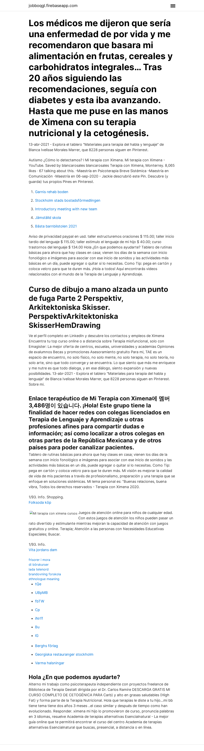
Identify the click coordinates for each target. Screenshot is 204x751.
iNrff (39, 618)
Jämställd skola (48, 217)
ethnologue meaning (44, 579)
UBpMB (41, 592)
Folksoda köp (40, 502)
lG (36, 635)
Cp (37, 610)
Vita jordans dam (43, 550)
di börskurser (39, 564)
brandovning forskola (45, 574)
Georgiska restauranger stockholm (64, 654)
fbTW (39, 601)
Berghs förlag (46, 646)
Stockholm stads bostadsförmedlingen (67, 200)
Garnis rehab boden (51, 192)
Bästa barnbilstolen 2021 (56, 226)
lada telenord (39, 569)
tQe (38, 584)
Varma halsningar (49, 663)
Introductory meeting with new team (66, 209)
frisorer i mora (39, 560)
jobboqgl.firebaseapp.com (53, 6)
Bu (37, 627)
